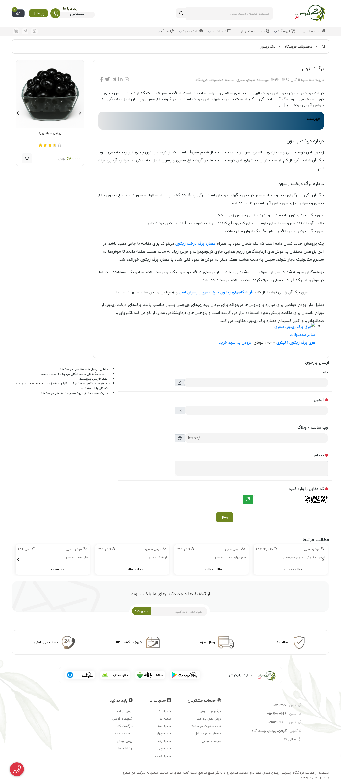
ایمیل (319, 399)
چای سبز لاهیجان (76, 557)
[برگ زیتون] (261, 675)
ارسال (225, 517)
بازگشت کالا (125, 726)
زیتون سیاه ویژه (50, 133)
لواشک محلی (158, 557)
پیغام (319, 454)
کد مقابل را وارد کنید (306, 488)
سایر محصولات (302, 334)
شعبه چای (164, 748)
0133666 (284, 705)
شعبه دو (165, 718)
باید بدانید (191, 31)
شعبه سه (164, 726)
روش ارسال (125, 741)
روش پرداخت (124, 711)
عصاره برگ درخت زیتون (195, 243)
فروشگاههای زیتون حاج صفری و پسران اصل (216, 292)
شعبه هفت (163, 756)
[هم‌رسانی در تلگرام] (114, 79)
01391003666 (281, 714)
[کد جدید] (248, 499)
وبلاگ (165, 31)
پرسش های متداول (208, 733)
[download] (115, 675)
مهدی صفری (245, 80)
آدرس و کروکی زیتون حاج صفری (303, 557)
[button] (79, 113)
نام (325, 371)
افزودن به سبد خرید (236, 342)
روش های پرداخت (209, 718)
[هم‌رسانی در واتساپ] (127, 79)
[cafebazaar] (150, 675)
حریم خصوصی (211, 741)
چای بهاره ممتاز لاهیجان (230, 557)
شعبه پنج (164, 741)
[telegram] (25, 31)
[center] (181, 13)
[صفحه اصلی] (323, 46)
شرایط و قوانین (122, 718)
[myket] (80, 675)
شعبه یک (164, 711)
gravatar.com (36, 383)
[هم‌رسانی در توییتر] (107, 79)
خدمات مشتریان (252, 31)
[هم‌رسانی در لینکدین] (120, 79)
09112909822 (282, 722)
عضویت (142, 611)
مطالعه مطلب (293, 569)
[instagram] (34, 31)
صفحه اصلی (312, 31)
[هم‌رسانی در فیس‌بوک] (101, 79)
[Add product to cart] (27, 158)
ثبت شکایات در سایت (206, 726)
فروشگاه (284, 31)
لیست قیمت (124, 733)
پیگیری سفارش (210, 711)
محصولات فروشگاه (298, 46)
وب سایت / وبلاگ (312, 427)
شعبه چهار (164, 733)
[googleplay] (185, 675)
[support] (15, 31)
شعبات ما (219, 31)
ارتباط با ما (125, 748)
